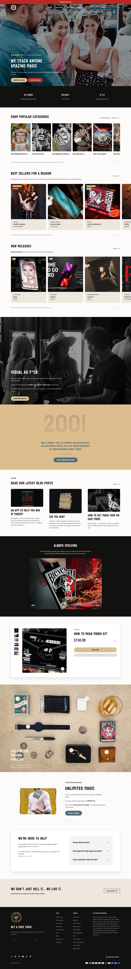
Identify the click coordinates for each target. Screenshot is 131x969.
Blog (57, 936)
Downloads (59, 923)
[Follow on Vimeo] (30, 956)
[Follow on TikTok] (26, 956)
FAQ (74, 936)
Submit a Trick (77, 923)
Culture (79, 7)
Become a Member (73, 813)
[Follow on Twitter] (15, 956)
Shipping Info (76, 930)
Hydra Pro (53, 297)
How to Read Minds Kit (90, 633)
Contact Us (76, 917)
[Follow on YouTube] (23, 956)
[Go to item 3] (16, 640)
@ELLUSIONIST (110, 891)
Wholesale (59, 942)
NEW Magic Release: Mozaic (65, 2)
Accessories (59, 926)
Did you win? (57, 517)
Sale (57, 933)
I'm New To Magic (35, 80)
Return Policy (76, 926)
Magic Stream (70, 7)
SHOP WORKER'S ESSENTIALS (60, 154)
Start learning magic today (65, 460)
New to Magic (59, 7)
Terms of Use (76, 945)
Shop (50, 7)
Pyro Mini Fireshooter (19, 224)
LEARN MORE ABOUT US (20, 398)
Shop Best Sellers (19, 80)
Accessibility (76, 948)
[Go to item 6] (16, 653)
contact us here (22, 846)
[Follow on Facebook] (12, 956)
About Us (75, 920)
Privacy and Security (78, 942)
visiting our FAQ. (51, 844)
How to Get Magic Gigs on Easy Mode (103, 517)
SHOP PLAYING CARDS (99, 154)
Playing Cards (60, 920)
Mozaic (15, 297)
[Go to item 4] (16, 645)
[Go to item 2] (16, 636)
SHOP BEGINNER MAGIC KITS (19, 154)
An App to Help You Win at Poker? (25, 512)
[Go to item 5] (16, 649)
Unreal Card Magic (55, 224)
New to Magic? (60, 930)
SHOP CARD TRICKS (78, 154)
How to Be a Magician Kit (94, 224)
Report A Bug (76, 939)
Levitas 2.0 (90, 297)
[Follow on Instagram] (19, 956)
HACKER (126, 224)
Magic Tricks (59, 917)
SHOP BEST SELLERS (37, 154)
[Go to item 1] (16, 630)
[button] (95, 655)
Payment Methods (78, 933)
